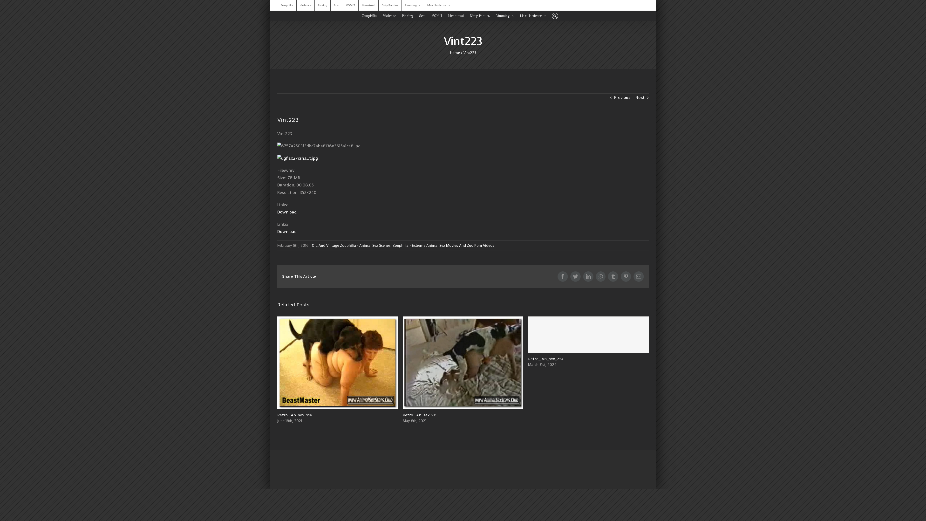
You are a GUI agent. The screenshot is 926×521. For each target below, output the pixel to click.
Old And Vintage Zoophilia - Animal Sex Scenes (351, 245)
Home (455, 52)
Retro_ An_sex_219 (588, 362)
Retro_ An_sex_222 (337, 362)
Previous (622, 97)
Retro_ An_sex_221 (463, 362)
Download (287, 212)
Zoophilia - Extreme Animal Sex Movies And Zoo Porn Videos (443, 245)
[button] (555, 16)
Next (640, 97)
